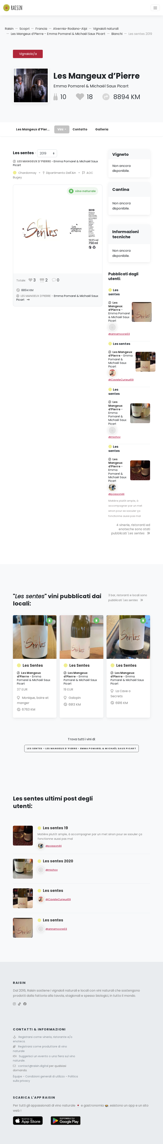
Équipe (18, 1076)
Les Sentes (33, 665)
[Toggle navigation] (155, 8)
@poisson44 (116, 494)
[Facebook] (24, 1004)
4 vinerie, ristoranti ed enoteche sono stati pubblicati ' (130, 529)
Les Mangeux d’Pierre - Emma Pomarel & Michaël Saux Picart (58, 34)
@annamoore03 (119, 334)
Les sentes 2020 (58, 861)
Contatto (80, 129)
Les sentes (53, 890)
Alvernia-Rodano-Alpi (70, 28)
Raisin (9, 28)
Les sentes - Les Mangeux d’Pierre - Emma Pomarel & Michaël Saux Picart (81, 748)
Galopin (75, 697)
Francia (41, 28)
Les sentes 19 (55, 827)
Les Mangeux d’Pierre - (55, 163)
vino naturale (65, 1105)
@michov (114, 437)
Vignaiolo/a (28, 54)
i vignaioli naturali (63, 990)
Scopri (24, 28)
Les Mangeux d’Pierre (33, 129)
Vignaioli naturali (105, 28)
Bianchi (116, 34)
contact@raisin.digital (33, 1066)
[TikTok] (19, 1004)
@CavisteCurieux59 (121, 379)
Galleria (101, 129)
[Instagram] (14, 1004)
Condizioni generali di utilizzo (45, 1076)
